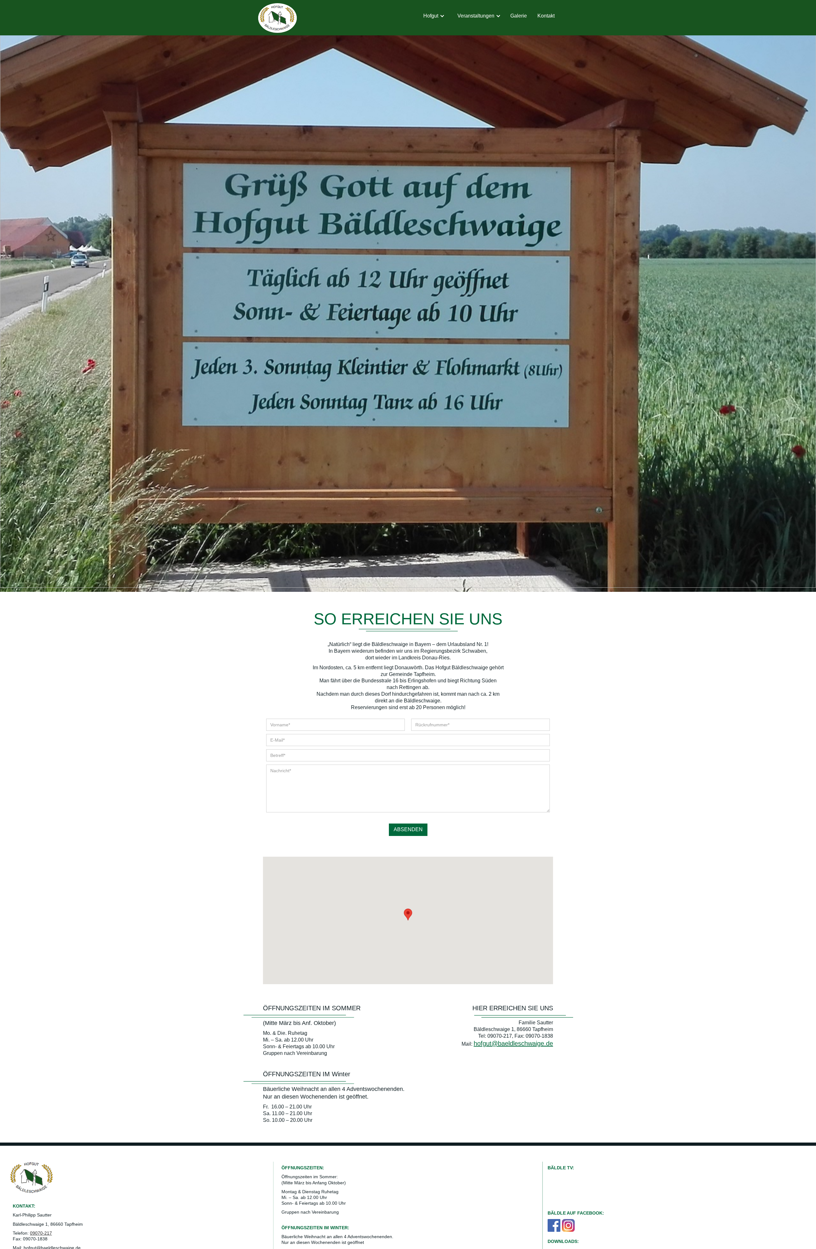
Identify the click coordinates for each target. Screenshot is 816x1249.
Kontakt (546, 15)
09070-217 (41, 1233)
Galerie (518, 15)
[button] (434, 16)
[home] (277, 18)
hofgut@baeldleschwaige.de (513, 1043)
